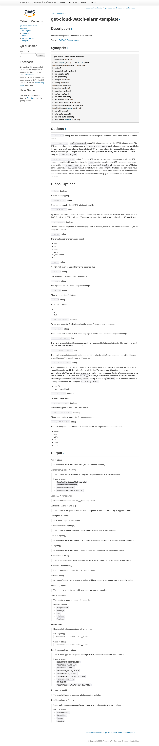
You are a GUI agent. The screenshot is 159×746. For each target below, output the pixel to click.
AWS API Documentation (69, 40)
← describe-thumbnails (93, 8)
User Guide (72, 2)
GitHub (93, 2)
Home (62, 2)
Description (26, 31)
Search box (24, 51)
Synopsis (25, 33)
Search (41, 55)
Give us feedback (27, 75)
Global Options (28, 38)
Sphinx (136, 741)
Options (25, 36)
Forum (83, 2)
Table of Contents (31, 21)
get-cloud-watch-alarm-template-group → (121, 8)
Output (25, 41)
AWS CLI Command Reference (38, 2)
